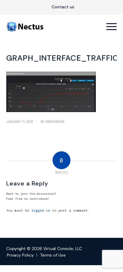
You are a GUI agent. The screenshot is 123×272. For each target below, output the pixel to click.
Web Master (54, 122)
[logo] (50, 26)
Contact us (63, 7)
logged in (40, 210)
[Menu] (108, 26)
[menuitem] (63, 7)
